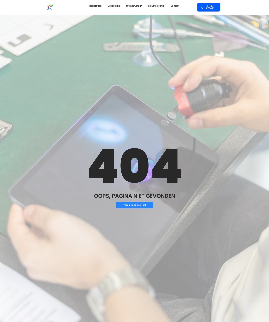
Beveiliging (114, 5)
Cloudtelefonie (156, 5)
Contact (175, 5)
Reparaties (95, 5)
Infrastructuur (134, 5)
